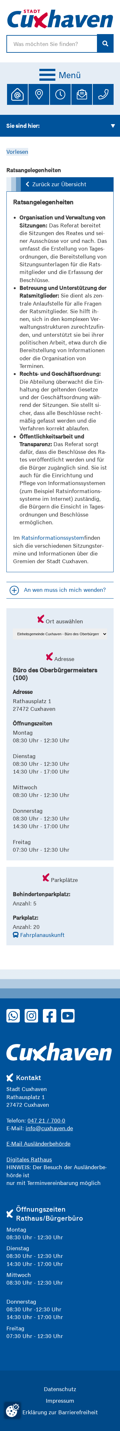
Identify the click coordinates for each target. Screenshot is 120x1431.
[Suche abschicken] (105, 43)
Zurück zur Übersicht (59, 184)
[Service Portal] (17, 94)
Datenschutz (60, 1389)
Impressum (60, 1400)
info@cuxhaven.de (49, 1128)
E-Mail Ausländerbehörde (38, 1143)
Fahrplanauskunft (42, 934)
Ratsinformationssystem (52, 537)
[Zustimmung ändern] (12, 1410)
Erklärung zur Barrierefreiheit (60, 1412)
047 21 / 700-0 (46, 1120)
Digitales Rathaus (29, 1159)
